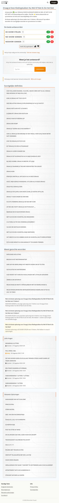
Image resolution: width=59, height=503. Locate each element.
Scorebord (4, 495)
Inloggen (53, 2)
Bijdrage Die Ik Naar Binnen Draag (18, 212)
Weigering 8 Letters (12, 343)
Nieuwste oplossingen (7, 492)
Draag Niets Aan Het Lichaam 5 (17, 108)
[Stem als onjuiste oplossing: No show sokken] (52, 36)
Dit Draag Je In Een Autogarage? (17, 146)
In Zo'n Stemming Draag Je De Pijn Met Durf (21, 202)
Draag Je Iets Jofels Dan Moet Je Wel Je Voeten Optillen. (25, 192)
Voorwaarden (34, 490)
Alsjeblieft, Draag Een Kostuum (17, 113)
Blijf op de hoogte (36, 79)
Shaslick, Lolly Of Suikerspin (15, 419)
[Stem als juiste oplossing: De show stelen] (48, 32)
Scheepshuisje (10, 425)
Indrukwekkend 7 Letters (14, 383)
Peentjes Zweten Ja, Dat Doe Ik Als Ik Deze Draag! (23, 176)
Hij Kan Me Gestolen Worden (16, 227)
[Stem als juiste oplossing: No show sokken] (48, 36)
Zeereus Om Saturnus (14, 280)
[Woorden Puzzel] (4, 2)
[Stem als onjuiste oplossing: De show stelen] (52, 32)
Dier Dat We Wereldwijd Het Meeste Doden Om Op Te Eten (26, 264)
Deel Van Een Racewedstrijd (14, 414)
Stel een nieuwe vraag (33, 52)
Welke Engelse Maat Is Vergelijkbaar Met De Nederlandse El (27, 285)
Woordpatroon (5, 490)
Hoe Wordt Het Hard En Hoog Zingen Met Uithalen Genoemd (27, 275)
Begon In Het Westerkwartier (17, 259)
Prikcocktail (9, 404)
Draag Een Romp (12, 123)
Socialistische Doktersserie (16, 269)
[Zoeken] (47, 2)
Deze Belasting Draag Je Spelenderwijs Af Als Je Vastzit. (25, 103)
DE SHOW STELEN (13, 32)
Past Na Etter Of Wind (12, 430)
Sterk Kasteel (9, 409)
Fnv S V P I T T (9, 445)
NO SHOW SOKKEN (13, 37)
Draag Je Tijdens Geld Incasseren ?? (18, 128)
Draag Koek (10, 171)
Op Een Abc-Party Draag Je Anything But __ (21, 207)
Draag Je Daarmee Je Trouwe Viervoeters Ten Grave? (24, 166)
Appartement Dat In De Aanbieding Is (17, 470)
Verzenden (40, 69)
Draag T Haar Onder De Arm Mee (17, 197)
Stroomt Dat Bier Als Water (14, 475)
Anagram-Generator (7, 487)
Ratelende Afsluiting (14, 254)
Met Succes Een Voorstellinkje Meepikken (21, 232)
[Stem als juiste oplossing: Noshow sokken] (48, 41)
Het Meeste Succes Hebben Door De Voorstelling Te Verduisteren (29, 237)
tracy (8, 353)
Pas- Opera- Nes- (10, 351)
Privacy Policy (34, 487)
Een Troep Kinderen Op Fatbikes (16, 368)
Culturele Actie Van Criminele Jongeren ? (21, 222)
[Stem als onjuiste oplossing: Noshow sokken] (52, 41)
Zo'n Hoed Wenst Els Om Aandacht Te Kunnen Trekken (25, 242)
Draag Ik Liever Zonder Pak (16, 151)
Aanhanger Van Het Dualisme (15, 399)
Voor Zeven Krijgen (12, 460)
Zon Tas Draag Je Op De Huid (16, 141)
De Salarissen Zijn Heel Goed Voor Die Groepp (20, 435)
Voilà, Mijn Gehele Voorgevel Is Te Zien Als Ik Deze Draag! (26, 181)
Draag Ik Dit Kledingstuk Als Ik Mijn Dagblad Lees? (24, 156)
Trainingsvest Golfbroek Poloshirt (17, 440)
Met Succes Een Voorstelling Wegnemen (20, 217)
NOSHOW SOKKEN (13, 41)
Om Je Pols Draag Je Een (14, 186)
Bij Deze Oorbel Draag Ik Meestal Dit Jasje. (21, 161)
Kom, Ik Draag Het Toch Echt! (16, 98)
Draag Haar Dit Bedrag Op (16, 118)
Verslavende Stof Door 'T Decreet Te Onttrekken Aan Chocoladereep (29, 465)
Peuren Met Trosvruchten (14, 450)
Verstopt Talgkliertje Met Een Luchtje (18, 455)
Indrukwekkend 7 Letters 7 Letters (17, 376)
